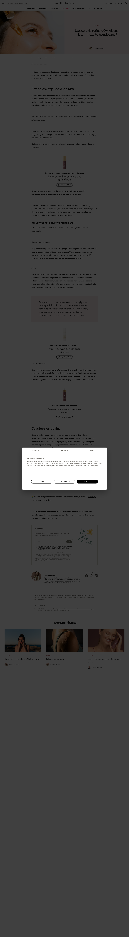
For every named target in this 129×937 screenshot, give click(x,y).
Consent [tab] (36, 450)
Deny (42, 481)
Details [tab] (64, 450)
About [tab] (93, 450)
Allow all (87, 481)
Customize (63, 481)
